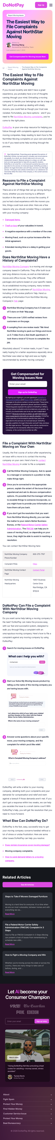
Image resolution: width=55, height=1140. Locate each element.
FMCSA (30, 528)
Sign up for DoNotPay (27, 392)
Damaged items (12, 219)
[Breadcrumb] (4, 68)
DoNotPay (13, 5)
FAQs (35, 564)
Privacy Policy (29, 400)
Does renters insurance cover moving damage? (27, 845)
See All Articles (27, 885)
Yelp (16, 301)
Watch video (13, 1057)
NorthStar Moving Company (16, 266)
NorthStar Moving (41, 289)
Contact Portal (38, 570)
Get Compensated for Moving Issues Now (27, 56)
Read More (9, 914)
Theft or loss (11, 225)
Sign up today (42, 1021)
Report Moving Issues (16, 15)
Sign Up (41, 5)
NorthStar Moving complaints (28, 116)
